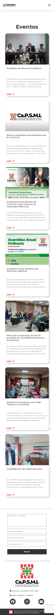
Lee (9, 94)
